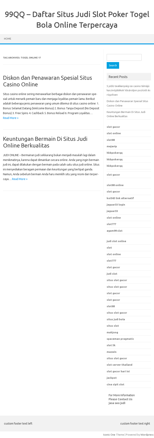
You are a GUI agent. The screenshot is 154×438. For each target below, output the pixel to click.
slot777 (111, 224)
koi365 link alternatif (120, 198)
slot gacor (113, 126)
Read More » (10, 118)
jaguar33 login (116, 204)
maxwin (112, 351)
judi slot (112, 273)
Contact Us (125, 399)
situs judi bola (116, 319)
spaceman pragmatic (120, 338)
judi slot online (116, 241)
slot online (114, 133)
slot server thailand (119, 364)
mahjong (112, 332)
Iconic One (109, 434)
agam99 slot (115, 230)
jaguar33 (112, 211)
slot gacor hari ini (118, 371)
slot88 (111, 139)
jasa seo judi (117, 403)
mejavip (112, 146)
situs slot (113, 325)
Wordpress (147, 434)
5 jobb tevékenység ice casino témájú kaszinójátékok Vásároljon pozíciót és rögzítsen (128, 90)
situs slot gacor (117, 280)
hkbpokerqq (115, 152)
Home (7, 38)
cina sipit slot (115, 384)
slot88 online (115, 185)
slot (109, 247)
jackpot (112, 377)
